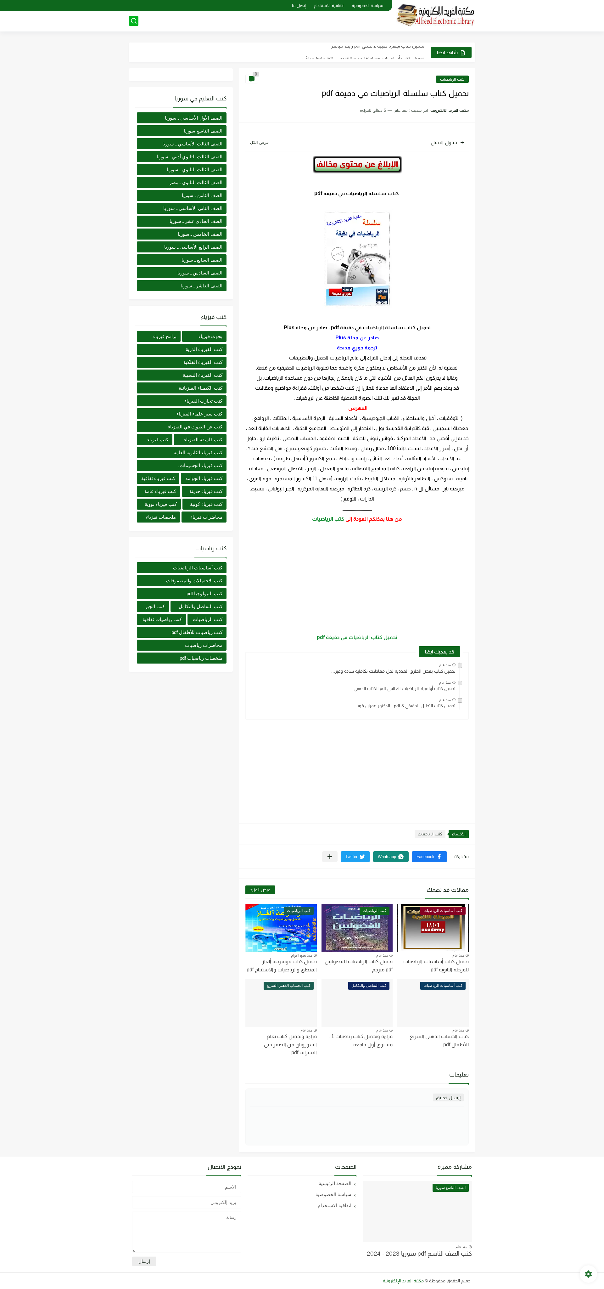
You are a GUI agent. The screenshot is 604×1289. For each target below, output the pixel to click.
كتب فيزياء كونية (206, 504)
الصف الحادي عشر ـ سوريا (196, 221)
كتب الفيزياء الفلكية (202, 362)
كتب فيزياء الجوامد (203, 478)
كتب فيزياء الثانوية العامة (198, 452)
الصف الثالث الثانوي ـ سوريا (194, 169)
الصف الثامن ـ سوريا (202, 195)
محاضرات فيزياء (206, 517)
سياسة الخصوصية (367, 5)
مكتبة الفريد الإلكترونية (403, 1280)
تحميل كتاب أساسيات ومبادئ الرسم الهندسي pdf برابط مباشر (363, 52)
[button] (429, 856)
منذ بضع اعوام (301, 955)
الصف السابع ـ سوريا (202, 260)
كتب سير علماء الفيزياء (199, 413)
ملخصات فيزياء (161, 517)
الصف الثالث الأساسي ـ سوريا (192, 143)
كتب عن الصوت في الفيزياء (195, 426)
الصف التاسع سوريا (203, 130)
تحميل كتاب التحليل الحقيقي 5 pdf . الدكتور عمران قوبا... (404, 705)
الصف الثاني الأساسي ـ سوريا (192, 208)
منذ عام (445, 665)
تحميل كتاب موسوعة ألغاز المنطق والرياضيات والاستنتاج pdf (282, 965)
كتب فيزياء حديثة (205, 491)
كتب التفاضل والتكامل (200, 606)
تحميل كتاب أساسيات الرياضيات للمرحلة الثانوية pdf (436, 965)
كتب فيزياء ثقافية (158, 478)
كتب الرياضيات (452, 79)
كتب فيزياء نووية (161, 504)
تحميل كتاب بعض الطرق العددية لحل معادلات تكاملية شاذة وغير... (393, 671)
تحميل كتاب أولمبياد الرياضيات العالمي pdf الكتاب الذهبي (405, 688)
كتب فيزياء (157, 439)
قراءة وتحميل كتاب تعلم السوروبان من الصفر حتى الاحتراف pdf (290, 1044)
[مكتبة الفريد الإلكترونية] (435, 15)
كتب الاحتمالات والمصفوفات (194, 580)
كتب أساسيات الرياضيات (197, 567)
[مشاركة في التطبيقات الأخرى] (330, 856)
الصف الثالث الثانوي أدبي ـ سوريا (189, 156)
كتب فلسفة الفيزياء (203, 439)
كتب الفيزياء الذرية (204, 349)
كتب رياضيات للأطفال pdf (196, 632)
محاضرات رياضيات (203, 645)
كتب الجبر (155, 606)
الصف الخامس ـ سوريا (200, 234)
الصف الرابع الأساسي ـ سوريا (193, 247)
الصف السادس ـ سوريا (199, 272)
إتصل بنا (299, 5)
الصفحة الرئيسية (335, 1183)
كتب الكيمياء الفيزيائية (200, 388)
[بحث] (133, 21)
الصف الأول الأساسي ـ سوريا (193, 118)
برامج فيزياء (164, 336)
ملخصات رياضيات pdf (201, 658)
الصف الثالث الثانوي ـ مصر (195, 182)
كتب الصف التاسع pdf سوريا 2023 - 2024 (419, 1253)
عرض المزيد (260, 889)
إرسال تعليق (448, 1097)
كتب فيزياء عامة (160, 491)
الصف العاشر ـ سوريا (201, 285)
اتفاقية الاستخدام (329, 5)
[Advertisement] (357, 578)
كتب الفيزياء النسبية (202, 375)
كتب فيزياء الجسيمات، (200, 465)
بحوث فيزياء (210, 336)
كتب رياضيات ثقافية (162, 619)
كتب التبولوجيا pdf (204, 593)
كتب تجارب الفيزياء (203, 401)
